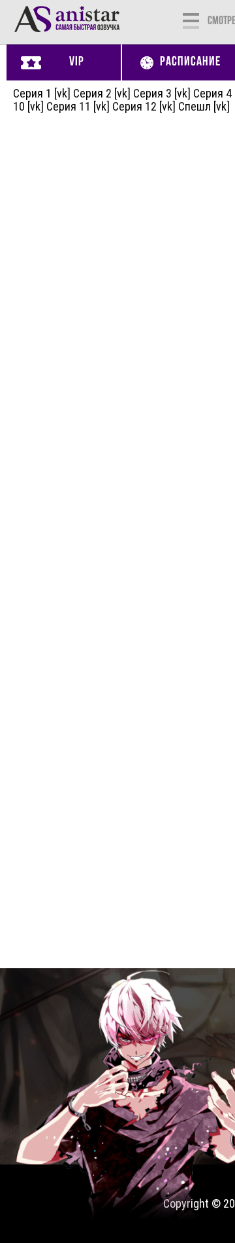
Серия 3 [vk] (162, 93)
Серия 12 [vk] (144, 106)
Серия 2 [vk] (102, 93)
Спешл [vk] (204, 106)
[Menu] (191, 19)
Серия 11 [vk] (78, 106)
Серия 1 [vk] (41, 93)
